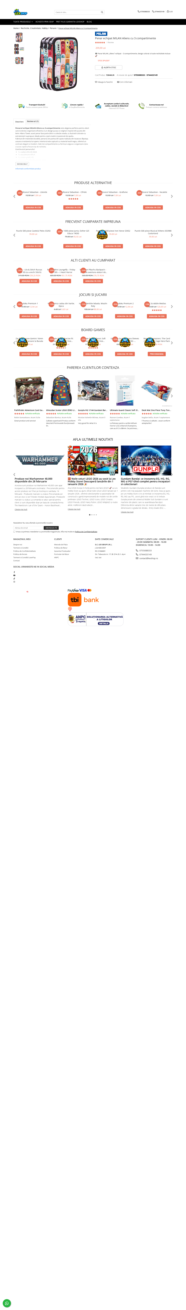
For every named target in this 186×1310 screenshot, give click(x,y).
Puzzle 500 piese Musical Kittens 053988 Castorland (153, 232)
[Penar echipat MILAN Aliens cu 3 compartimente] (58, 64)
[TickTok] (14, 578)
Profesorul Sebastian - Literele (33, 192)
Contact (16, 560)
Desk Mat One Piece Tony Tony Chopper (160, 410)
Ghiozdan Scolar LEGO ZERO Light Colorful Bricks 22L (71, 410)
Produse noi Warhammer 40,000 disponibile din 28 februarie (33, 480)
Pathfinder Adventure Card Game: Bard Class (35, 410)
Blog (89, 21)
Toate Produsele (22, 21)
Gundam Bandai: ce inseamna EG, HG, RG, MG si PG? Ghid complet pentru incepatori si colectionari (145, 481)
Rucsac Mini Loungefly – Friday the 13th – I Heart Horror (61, 270)
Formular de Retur (61, 554)
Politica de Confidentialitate (86, 531)
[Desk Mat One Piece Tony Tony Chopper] (157, 391)
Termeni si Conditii (20, 548)
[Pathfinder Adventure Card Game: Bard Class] (29, 391)
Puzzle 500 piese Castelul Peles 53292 (33, 230)
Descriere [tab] (19, 121)
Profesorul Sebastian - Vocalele (153, 192)
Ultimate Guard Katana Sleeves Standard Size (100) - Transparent (125, 339)
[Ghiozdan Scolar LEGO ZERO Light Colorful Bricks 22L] (61, 391)
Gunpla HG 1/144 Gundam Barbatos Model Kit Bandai (103, 410)
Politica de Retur (60, 548)
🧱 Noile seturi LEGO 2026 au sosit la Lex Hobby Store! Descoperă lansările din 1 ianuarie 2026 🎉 (92, 481)
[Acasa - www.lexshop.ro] (27, 12)
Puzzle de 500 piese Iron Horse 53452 (113, 230)
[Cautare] (102, 12)
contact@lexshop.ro (148, 558)
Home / (16, 28)
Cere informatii (125, 82)
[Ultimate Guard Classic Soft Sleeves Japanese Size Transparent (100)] (125, 391)
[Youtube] (14, 575)
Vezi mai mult (22, 164)
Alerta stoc (110, 67)
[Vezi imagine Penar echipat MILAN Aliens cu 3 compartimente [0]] (19, 37)
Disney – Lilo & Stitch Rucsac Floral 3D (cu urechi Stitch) (29, 270)
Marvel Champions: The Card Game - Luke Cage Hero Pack (157, 339)
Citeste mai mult (21, 509)
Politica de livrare (20, 554)
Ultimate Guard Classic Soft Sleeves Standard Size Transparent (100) (93, 339)
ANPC (56, 557)
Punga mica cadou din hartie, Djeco (61, 304)
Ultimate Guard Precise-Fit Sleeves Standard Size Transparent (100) (61, 339)
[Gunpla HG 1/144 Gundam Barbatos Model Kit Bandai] (93, 391)
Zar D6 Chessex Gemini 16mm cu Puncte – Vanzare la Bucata (29, 339)
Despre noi (17, 544)
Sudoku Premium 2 (125, 303)
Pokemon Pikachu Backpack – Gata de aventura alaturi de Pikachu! (93, 270)
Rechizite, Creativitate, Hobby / (35, 28)
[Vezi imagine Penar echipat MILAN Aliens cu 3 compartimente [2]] (19, 60)
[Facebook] (14, 572)
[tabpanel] (58, 64)
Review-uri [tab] (33, 121)
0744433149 (145, 554)
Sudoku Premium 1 (29, 303)
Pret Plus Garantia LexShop (70, 21)
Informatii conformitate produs (28, 168)
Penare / (54, 28)
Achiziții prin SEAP (45, 21)
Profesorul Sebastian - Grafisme (113, 192)
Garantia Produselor (62, 551)
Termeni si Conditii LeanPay (24, 557)
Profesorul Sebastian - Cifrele (73, 192)
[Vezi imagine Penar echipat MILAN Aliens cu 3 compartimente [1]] (19, 49)
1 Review (110, 42)
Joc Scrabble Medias (157, 303)
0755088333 (145, 550)
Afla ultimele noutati (93, 439)
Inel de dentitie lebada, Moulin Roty (93, 304)
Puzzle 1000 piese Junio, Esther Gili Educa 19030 (73, 232)
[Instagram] (14, 582)
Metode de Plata (61, 544)
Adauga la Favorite (105, 82)
